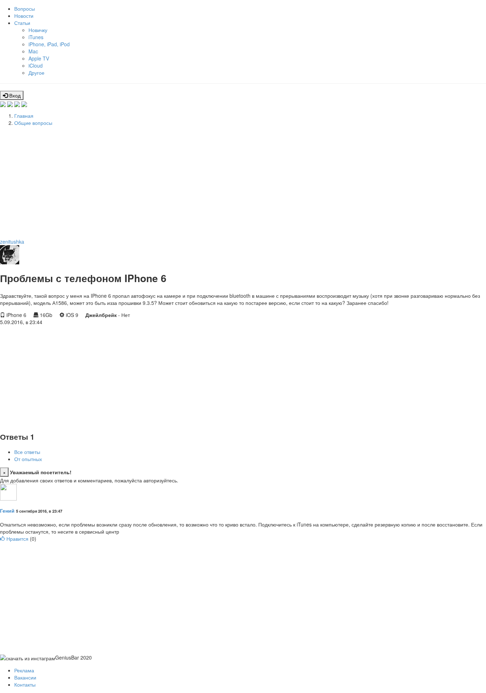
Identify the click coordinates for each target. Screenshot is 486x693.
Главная (23, 115)
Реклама (24, 670)
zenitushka (12, 241)
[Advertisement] (213, 181)
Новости (23, 15)
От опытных (28, 458)
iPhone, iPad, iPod (49, 44)
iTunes (35, 37)
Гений (7, 510)
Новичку (37, 29)
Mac (33, 51)
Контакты (25, 684)
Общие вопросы (33, 122)
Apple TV (38, 58)
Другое (36, 72)
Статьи (22, 22)
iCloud (35, 65)
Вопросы (24, 8)
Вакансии (25, 677)
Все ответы (27, 451)
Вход (14, 95)
